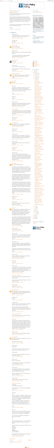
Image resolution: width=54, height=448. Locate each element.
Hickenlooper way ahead (38, 159)
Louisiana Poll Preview (37, 111)
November (36, 74)
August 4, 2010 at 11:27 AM (17, 390)
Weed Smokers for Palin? (38, 146)
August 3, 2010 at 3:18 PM (17, 225)
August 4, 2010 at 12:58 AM (17, 375)
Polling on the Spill (37, 94)
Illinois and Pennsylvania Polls (39, 143)
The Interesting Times (15, 275)
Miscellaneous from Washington (39, 189)
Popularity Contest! (37, 120)
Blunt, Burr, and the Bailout (38, 138)
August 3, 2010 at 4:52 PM (17, 282)
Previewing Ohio (36, 81)
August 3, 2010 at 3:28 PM (17, 239)
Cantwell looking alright (38, 183)
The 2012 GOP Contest (38, 191)
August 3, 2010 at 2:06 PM (17, 99)
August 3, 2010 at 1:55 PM (17, 57)
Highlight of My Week (37, 93)
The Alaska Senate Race (38, 89)
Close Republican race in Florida (39, 118)
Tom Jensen (35, 66)
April (35, 210)
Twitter (37, 12)
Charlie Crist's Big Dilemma (38, 97)
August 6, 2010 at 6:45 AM (17, 407)
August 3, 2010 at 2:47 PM (17, 199)
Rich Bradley (14, 60)
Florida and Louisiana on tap (38, 122)
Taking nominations (37, 90)
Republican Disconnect (38, 96)
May (35, 208)
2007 (35, 218)
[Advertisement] (39, 52)
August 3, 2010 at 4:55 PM (17, 287)
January (36, 214)
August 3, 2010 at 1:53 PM (17, 43)
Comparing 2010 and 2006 (38, 195)
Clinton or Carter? (37, 160)
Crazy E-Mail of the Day (38, 86)
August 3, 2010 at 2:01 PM (17, 78)
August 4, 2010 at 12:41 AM (17, 365)
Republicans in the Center (38, 188)
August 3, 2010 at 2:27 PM (17, 150)
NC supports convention (38, 192)
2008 (35, 217)
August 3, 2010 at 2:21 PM (17, 145)
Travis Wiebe (14, 109)
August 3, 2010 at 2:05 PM (17, 94)
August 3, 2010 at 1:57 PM (17, 71)
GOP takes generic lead (38, 147)
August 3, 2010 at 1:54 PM (17, 48)
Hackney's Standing (37, 151)
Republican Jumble (37, 145)
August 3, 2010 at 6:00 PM (17, 311)
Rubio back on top (37, 115)
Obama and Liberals (37, 169)
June (35, 207)
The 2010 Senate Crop (37, 132)
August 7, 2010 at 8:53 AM (17, 436)
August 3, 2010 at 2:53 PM (17, 205)
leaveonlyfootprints (15, 73)
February (36, 212)
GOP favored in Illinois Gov (38, 137)
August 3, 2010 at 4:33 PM (17, 263)
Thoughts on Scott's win (38, 106)
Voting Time (36, 85)
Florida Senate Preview (38, 116)
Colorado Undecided (37, 156)
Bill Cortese (14, 45)
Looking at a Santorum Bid (38, 123)
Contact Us (34, 223)
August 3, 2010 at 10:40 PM (17, 334)
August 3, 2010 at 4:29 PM (17, 258)
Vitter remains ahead (37, 101)
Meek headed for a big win (38, 119)
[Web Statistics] (27, 447)
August (36, 78)
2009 (35, 215)
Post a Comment (12, 438)
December (36, 73)
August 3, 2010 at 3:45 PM (17, 252)
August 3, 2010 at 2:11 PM (17, 120)
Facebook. (41, 12)
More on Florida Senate (38, 200)
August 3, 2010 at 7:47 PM (17, 316)
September (36, 77)
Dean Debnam (35, 62)
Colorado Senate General (38, 168)
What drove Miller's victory (38, 82)
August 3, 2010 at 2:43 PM (17, 194)
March (36, 211)
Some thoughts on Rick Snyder (39, 193)
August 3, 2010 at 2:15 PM (17, 131)
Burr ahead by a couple (38, 199)
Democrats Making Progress (38, 204)
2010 (35, 72)
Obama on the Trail (37, 129)
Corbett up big (36, 133)
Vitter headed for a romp (38, 100)
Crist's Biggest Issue (37, 92)
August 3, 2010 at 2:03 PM (17, 83)
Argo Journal (14, 122)
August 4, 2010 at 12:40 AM (17, 356)
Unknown (13, 163)
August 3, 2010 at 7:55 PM (17, 329)
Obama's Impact (36, 184)
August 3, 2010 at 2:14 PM (17, 126)
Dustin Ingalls (35, 63)
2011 (35, 70)
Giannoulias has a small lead (38, 140)
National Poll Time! (37, 196)
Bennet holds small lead (38, 174)
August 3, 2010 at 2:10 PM (17, 106)
